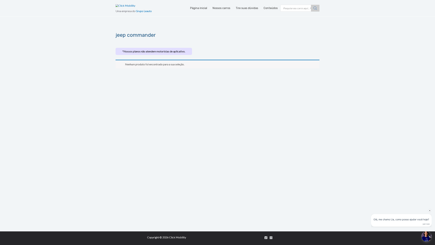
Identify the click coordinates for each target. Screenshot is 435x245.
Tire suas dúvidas (247, 8)
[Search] (315, 8)
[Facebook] (265, 237)
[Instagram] (271, 237)
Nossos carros (221, 8)
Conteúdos (271, 8)
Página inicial (198, 8)
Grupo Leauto (144, 11)
